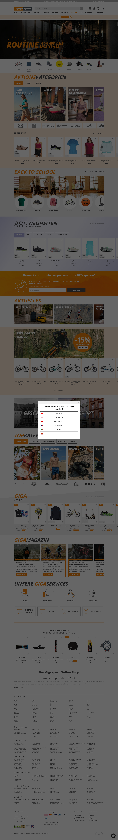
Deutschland (59, 421)
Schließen (78, 402)
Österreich (59, 417)
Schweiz (59, 413)
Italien (59, 429)
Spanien (59, 434)
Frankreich (59, 425)
